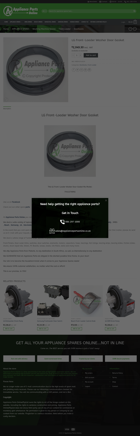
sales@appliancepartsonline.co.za (73, 231)
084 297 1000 (72, 222)
